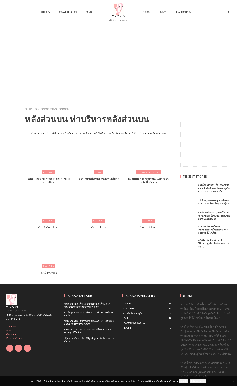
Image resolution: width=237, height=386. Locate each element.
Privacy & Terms (14, 337)
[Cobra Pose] (99, 205)
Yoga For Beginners (148, 172)
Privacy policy (198, 381)
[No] (233, 381)
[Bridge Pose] (49, 251)
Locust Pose (148, 227)
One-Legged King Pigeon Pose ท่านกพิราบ (49, 180)
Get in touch (12, 334)
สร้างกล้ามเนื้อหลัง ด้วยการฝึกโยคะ (99, 179)
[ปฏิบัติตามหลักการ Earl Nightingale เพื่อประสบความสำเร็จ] (188, 243)
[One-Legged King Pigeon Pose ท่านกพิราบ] (49, 157)
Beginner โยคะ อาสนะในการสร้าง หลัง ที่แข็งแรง (149, 180)
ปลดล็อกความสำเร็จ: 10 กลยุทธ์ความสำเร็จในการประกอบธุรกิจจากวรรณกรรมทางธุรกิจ (214, 188)
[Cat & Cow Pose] (49, 205)
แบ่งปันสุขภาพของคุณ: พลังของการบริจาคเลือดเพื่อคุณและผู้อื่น (213, 202)
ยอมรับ (184, 381)
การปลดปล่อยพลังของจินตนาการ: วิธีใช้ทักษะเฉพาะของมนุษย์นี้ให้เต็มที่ (213, 229)
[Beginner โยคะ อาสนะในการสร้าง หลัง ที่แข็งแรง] (149, 157)
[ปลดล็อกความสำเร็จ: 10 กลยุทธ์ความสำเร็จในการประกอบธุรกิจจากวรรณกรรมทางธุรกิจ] (188, 188)
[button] (228, 12)
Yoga (98, 172)
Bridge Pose (49, 272)
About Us (11, 326)
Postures (48, 172)
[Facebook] (9, 348)
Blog (8, 330)
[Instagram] (18, 348)
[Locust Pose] (149, 205)
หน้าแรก (28, 109)
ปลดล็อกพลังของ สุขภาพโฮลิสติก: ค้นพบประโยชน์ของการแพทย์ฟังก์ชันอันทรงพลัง (214, 215)
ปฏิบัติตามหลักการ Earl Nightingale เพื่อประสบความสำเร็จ (213, 243)
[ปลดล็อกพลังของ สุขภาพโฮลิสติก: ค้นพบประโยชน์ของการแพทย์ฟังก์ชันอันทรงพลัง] (188, 215)
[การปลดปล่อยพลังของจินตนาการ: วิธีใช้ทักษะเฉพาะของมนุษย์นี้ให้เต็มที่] (188, 229)
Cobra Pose (99, 227)
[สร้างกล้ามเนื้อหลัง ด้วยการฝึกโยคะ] (99, 157)
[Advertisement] (205, 139)
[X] (27, 348)
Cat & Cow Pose (48, 227)
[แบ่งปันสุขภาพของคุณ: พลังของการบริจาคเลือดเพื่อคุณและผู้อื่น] (188, 202)
